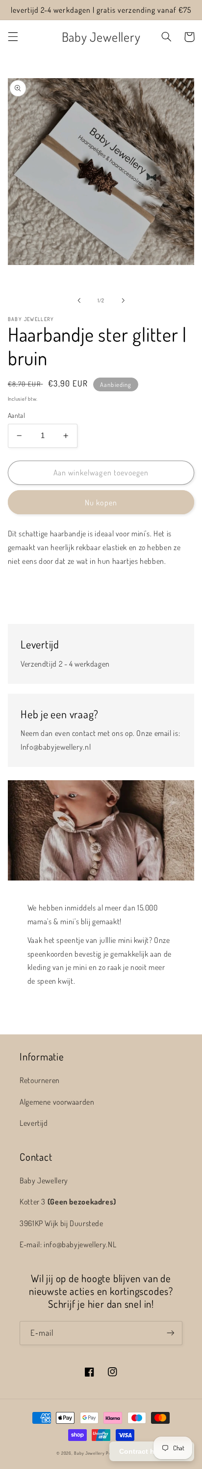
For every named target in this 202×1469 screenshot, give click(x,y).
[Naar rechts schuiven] (123, 300)
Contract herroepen (151, 1451)
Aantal (16, 415)
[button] (12, 37)
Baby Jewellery (89, 1453)
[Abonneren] (170, 1333)
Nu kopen (101, 502)
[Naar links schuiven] (79, 300)
